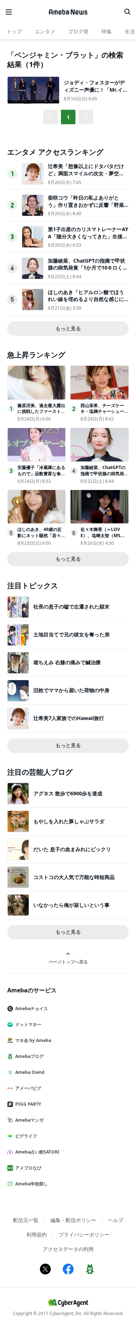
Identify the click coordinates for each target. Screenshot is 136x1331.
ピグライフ (26, 1136)
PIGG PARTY (28, 1104)
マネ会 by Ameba (33, 1040)
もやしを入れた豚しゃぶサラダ (68, 821)
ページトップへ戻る (68, 961)
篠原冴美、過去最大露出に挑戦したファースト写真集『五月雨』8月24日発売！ (41, 414)
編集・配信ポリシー (73, 1220)
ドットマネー (28, 1024)
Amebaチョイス (31, 1008)
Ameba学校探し (31, 1184)
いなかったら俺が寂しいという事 (71, 904)
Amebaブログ (29, 1056)
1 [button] (68, 117)
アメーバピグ (28, 1088)
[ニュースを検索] (127, 12)
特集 (107, 31)
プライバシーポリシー (84, 1234)
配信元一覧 (25, 1220)
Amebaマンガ (29, 1120)
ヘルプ (115, 1220)
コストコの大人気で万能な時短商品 (74, 877)
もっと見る (68, 328)
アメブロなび (28, 1168)
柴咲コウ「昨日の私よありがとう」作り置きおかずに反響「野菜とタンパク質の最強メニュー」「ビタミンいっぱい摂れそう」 (86, 208)
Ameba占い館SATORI (37, 1152)
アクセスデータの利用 (68, 1249)
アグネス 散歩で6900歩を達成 (67, 793)
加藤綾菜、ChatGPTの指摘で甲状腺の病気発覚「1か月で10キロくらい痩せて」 (88, 267)
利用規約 (36, 1234)
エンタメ (45, 31)
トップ (14, 31)
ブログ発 (78, 31)
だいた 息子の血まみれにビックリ (72, 849)
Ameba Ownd (30, 1072)
